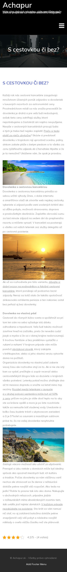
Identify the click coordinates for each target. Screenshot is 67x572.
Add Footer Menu (36, 564)
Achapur (17, 5)
